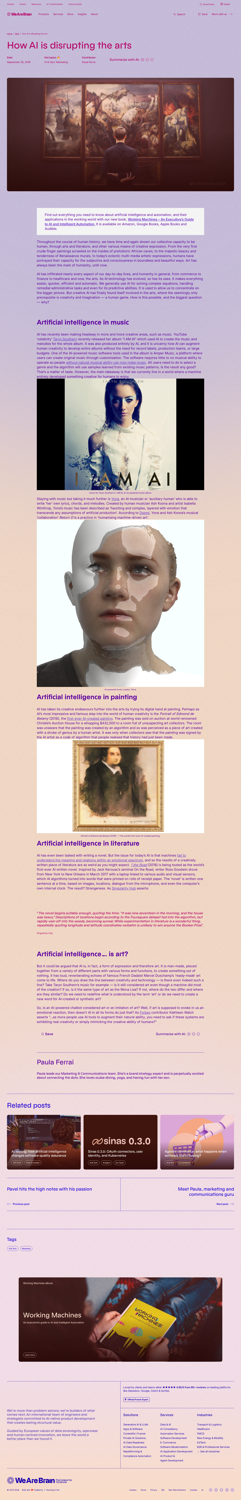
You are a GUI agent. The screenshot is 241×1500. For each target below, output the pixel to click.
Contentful (129, 1433)
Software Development (173, 1438)
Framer (141, 1433)
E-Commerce (168, 1442)
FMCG (200, 1433)
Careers (132, 1489)
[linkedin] (210, 1490)
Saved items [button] (208, 4)
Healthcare (203, 1429)
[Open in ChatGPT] (147, 59)
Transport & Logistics (209, 1424)
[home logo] (39, 1480)
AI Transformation (55, 4)
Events (23, 4)
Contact (10, 4)
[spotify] (227, 1490)
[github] (221, 1490)
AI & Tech (13, 1248)
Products (43, 14)
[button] (203, 14)
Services (58, 14)
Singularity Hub (124, 888)
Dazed (144, 512)
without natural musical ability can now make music (106, 362)
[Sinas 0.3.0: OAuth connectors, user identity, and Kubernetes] (120, 1142)
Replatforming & (133, 1451)
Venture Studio (75, 4)
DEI (162, 1489)
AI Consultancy (169, 1429)
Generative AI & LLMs (135, 1424)
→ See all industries (208, 1451)
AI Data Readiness (133, 1442)
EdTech (201, 1442)
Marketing (26, 1248)
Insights (82, 14)
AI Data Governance (135, 1447)
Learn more (30, 1355)
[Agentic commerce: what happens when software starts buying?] (197, 1142)
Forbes (145, 1012)
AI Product (166, 1456)
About (94, 14)
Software (137, 1429)
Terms (143, 1489)
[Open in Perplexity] (142, 59)
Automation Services (172, 1433)
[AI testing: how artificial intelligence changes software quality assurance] (44, 1142)
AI (202, 1489)
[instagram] (216, 1490)
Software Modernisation (174, 1447)
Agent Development (171, 1460)
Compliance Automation (137, 1456)
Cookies (193, 1489)
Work (70, 14)
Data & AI (165, 1424)
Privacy (153, 1489)
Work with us (219, 14)
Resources (36, 4)
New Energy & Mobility (210, 1438)
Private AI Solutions (134, 1438)
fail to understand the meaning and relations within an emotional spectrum (111, 857)
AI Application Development (176, 1451)
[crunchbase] (232, 1490)
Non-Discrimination (177, 1489)
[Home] (19, 14)
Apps (126, 1429)
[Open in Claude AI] (152, 59)
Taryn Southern (65, 338)
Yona (115, 498)
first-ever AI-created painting (90, 718)
